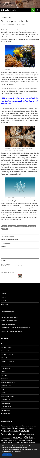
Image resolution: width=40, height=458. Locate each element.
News (2, 389)
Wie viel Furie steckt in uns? (9, 317)
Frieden (30, 428)
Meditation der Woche (8, 382)
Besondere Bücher (6, 347)
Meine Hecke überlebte (8, 324)
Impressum (4, 304)
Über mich (4, 293)
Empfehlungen (5, 368)
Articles (3, 344)
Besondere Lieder (6, 351)
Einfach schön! (5, 365)
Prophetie (25, 442)
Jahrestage (4, 375)
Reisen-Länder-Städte (7, 396)
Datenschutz (5, 300)
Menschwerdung (26, 440)
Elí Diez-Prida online (9, 10)
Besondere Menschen (7, 354)
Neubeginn (4, 442)
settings (17, 451)
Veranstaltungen (6, 406)
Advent (3, 426)
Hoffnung (30, 434)
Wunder (5, 228)
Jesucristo (9, 438)
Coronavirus (4, 428)
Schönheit (12, 226)
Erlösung (20, 428)
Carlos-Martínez (32, 426)
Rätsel (3, 392)
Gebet (16, 431)
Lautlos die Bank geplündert (9, 238)
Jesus (14, 437)
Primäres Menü (37, 10)
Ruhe (29, 442)
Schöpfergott (22, 226)
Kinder (3, 440)
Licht (6, 440)
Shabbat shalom (5, 399)
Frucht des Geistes (7, 431)
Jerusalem (4, 438)
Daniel (9, 428)
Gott (26, 430)
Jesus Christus (26, 437)
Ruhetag (33, 442)
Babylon (19, 426)
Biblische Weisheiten (7, 361)
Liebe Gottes (16, 440)
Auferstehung (11, 426)
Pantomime (20, 442)
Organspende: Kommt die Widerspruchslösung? (15, 327)
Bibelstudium (5, 358)
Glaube (21, 431)
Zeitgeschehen (5, 413)
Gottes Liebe (6, 434)
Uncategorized (5, 403)
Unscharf (6, 245)
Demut (15, 428)
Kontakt (3, 297)
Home (3, 290)
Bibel (26, 426)
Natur (4, 226)
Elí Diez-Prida (21, 24)
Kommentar (4, 378)
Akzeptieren (7, 455)
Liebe (10, 440)
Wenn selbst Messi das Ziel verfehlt (11, 331)
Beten (23, 426)
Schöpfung (32, 226)
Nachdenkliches (6, 17)
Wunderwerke (5, 410)
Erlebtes (3, 372)
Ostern (15, 442)
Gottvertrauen (19, 433)
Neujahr (10, 442)
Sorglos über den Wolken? (9, 320)
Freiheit (25, 428)
